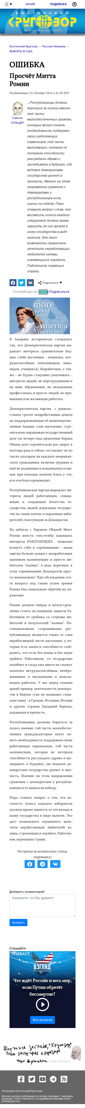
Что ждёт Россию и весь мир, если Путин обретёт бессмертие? (42, 988)
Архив (30, 4)
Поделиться (49, 282)
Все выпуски (42, 1020)
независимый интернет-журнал (42, 30)
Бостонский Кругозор (29, 1091)
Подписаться (59, 291)
